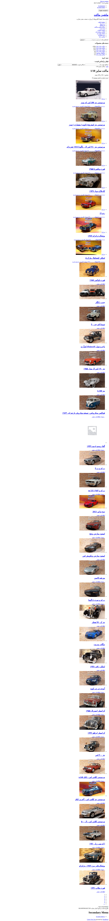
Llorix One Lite (91, 919)
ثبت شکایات (101, 35)
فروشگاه (102, 25)
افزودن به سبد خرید (77, 106)
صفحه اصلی (101, 22)
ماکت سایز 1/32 (100, 51)
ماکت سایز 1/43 (100, 49)
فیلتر (59, 64)
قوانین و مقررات (100, 32)
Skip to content (104, 1)
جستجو (82, 39)
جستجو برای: (104, 39)
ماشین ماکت (101, 14)
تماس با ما (102, 36)
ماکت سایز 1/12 (100, 54)
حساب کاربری (101, 33)
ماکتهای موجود (101, 53)
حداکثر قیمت (81, 64)
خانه (107, 66)
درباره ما (102, 23)
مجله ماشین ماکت (99, 27)
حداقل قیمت (104, 64)
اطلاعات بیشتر (101, 284)
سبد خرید (102, 28)
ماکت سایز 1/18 (100, 46)
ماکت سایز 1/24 (100, 48)
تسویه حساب (101, 30)
